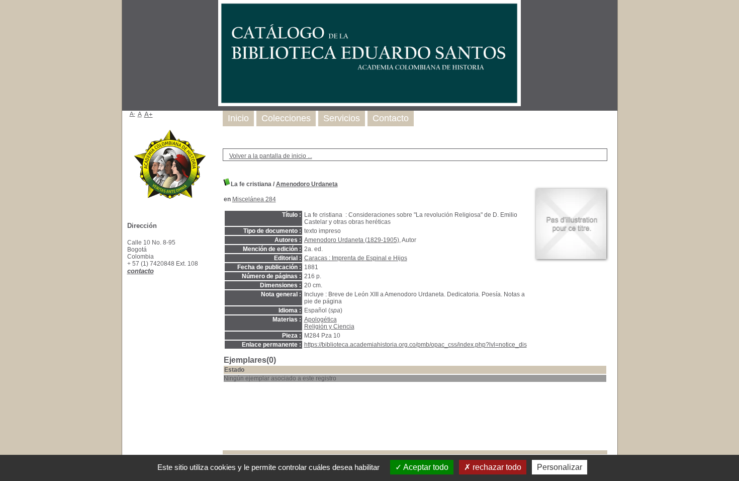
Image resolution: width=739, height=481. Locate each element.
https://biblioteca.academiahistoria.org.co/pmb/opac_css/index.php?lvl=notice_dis (415, 344)
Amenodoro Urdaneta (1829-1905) (351, 240)
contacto (140, 271)
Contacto (391, 118)
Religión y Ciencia (329, 326)
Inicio (238, 118)
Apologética (320, 319)
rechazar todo (496, 467)
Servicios (341, 118)
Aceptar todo (425, 467)
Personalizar (559, 467)
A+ (148, 114)
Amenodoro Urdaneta (307, 184)
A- (132, 114)
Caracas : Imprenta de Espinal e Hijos (355, 258)
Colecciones (286, 118)
